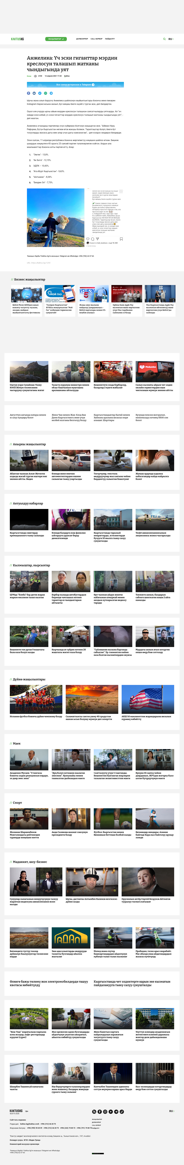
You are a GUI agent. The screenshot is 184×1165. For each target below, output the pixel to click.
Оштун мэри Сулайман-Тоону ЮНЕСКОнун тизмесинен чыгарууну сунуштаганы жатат (27, 388)
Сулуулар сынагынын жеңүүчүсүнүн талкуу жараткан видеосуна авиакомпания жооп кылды (34, 902)
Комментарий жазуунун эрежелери (24, 1144)
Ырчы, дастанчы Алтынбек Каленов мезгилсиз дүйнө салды (91, 900)
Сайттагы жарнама (18, 1120)
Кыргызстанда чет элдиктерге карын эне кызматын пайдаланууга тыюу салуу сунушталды (132, 983)
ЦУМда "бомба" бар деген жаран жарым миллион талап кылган (27, 596)
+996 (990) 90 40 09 (34, 1128)
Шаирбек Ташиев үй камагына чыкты (26, 1088)
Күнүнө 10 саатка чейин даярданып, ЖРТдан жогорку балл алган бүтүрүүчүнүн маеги (154, 776)
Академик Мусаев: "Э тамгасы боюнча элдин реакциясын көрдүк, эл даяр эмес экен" (29, 776)
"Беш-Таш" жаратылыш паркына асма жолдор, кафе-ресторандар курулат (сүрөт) (28, 1035)
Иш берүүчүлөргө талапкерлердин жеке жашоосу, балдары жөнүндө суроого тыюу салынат (71, 1089)
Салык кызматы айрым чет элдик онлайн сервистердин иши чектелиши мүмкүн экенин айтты (154, 388)
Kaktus (67, 76)
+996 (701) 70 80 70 (84, 1128)
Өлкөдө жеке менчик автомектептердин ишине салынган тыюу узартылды (67, 476)
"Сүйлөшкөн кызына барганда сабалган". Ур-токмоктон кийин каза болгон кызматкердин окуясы (113, 652)
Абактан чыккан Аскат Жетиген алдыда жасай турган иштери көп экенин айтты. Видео (28, 476)
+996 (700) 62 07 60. (86, 256)
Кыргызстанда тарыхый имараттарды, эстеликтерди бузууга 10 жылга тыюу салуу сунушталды (110, 537)
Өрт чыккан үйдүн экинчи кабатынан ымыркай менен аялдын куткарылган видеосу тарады (110, 598)
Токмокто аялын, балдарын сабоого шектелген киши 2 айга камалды (153, 597)
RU (171, 1111)
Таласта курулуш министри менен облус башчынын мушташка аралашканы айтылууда (70, 388)
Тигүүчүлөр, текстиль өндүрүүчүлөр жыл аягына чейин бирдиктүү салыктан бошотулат (112, 476)
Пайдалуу (110, 39)
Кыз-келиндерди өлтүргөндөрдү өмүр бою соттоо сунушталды (154, 1088)
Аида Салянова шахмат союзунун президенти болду (70, 833)
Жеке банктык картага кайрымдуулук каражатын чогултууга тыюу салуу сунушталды (108, 1036)
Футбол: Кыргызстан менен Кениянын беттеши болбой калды (112, 833)
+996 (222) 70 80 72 (67, 1128)
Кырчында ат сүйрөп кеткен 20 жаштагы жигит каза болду (69, 651)
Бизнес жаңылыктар (29, 279)
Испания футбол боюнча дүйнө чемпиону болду (36, 716)
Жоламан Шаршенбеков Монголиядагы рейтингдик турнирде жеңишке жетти (25, 835)
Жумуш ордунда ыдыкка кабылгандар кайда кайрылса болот (152, 476)
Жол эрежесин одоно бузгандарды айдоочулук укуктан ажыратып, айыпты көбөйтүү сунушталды (70, 1035)
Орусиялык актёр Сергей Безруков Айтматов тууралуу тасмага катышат (146, 900)
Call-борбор (96, 39)
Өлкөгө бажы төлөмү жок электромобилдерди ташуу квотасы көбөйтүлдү (49, 983)
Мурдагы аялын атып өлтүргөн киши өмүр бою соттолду (153, 651)
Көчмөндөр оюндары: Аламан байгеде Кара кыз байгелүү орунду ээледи (155, 835)
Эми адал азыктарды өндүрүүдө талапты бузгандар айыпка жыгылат (69, 954)
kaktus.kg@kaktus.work (29, 1124)
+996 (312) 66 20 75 (48, 1124)
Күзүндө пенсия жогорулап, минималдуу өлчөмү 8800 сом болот (152, 418)
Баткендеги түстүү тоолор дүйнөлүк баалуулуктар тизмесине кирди (29, 954)
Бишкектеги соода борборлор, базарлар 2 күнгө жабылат (110, 386)
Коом (29, 76)
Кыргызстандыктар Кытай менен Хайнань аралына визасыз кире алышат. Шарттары (112, 418)
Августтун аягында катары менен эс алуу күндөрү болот (28, 416)
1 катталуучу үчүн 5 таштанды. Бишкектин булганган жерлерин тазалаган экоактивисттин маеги (112, 776)
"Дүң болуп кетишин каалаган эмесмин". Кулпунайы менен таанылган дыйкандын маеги (68, 776)
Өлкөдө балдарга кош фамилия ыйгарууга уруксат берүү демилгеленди (69, 536)
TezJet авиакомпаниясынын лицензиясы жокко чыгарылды (153, 534)
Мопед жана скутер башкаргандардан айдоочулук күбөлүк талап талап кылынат (110, 954)
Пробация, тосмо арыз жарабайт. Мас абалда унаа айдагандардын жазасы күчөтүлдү (154, 954)
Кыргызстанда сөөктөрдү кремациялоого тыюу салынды (27, 534)
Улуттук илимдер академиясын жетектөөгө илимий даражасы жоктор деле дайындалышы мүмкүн (153, 1036)
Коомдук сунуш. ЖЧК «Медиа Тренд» (25, 1140)
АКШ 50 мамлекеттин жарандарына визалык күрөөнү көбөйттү (146, 717)
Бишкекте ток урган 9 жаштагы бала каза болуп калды (27, 651)
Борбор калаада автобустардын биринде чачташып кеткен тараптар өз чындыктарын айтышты (69, 598)
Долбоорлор (82, 39)
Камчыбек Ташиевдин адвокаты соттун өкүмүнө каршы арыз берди (113, 1088)
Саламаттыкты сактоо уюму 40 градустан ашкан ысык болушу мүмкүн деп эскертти (89, 717)
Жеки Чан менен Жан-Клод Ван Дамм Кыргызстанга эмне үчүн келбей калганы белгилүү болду (69, 418)
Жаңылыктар (54, 39)
